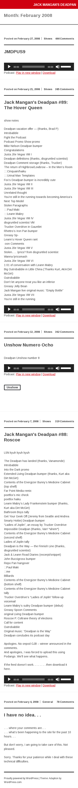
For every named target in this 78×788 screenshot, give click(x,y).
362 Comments (64, 332)
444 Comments (64, 38)
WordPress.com (13, 782)
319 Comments (64, 421)
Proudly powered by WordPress (21, 778)
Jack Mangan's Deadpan (54, 4)
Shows (48, 38)
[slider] (66, 66)
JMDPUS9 (14, 51)
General (47, 702)
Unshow (12, 387)
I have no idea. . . (22, 714)
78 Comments (65, 702)
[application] (39, 67)
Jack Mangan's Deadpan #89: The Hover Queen (36, 105)
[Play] (9, 67)
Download (49, 72)
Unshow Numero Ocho (28, 344)
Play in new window (28, 72)
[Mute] (58, 67)
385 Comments (64, 89)
